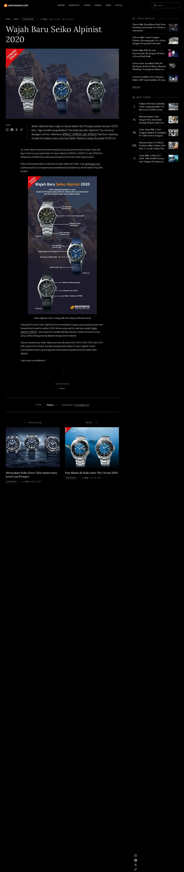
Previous (35, 422)
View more (136, 87)
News (16, 19)
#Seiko (62, 388)
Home (8, 19)
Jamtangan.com (92, 164)
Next (89, 422)
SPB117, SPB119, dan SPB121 (79, 134)
